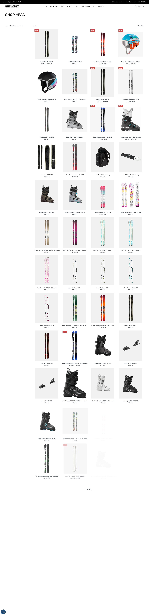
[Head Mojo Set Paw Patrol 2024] (131, 44)
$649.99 (74, 139)
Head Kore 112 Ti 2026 (130, 589)
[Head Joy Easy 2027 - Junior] (103, 195)
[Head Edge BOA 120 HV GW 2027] (131, 458)
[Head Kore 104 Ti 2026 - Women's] (75, 458)
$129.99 (46, 403)
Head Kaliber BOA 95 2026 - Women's (103, 401)
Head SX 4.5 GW (47, 401)
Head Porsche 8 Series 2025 (131, 99)
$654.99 (46, 252)
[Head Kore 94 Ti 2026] (103, 82)
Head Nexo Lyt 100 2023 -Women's (131, 137)
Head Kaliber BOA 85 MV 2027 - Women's (75, 401)
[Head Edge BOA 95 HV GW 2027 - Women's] (103, 458)
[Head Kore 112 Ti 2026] (131, 571)
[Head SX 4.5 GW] (47, 383)
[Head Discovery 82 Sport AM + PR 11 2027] (75, 308)
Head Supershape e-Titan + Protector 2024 (74, 363)
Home (6, 25)
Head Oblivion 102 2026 (103, 551)
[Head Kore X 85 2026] (47, 571)
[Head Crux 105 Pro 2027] (47, 119)
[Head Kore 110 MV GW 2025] (75, 119)
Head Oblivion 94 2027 (102, 288)
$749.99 (102, 403)
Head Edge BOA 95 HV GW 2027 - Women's (103, 476)
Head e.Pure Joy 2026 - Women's (130, 438)
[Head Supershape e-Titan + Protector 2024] (75, 345)
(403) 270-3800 (141, 1)
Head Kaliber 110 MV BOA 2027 (46, 438)
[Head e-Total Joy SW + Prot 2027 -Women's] (75, 232)
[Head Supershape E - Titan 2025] (103, 119)
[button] (101, 6)
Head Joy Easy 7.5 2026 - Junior (103, 438)
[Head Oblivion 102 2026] (103, 534)
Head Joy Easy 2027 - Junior (103, 212)
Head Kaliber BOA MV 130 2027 (46, 514)
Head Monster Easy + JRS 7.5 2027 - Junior (75, 438)
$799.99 (46, 327)
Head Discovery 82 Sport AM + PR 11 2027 (74, 325)
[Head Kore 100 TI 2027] (47, 345)
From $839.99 (102, 139)
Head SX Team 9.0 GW (130, 363)
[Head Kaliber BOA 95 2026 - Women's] (103, 383)
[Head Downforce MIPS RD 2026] (47, 82)
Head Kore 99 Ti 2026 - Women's (74, 551)
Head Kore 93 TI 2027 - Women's (130, 250)
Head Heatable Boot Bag (103, 174)
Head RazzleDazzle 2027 (75, 61)
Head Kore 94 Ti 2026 (102, 99)
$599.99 (74, 289)
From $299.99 (102, 214)
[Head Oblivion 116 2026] (131, 534)
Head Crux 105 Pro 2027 (47, 137)
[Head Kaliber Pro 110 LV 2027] (103, 345)
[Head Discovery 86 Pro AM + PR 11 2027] (103, 308)
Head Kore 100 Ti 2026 (74, 589)
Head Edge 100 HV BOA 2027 (130, 401)
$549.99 (102, 176)
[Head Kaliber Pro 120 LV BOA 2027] (75, 195)
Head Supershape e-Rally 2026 (75, 174)
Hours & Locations (130, 1)
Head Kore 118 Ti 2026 (46, 174)
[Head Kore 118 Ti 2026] (47, 157)
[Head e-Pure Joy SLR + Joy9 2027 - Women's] (47, 232)
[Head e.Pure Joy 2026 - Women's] (131, 421)
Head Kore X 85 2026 (47, 589)
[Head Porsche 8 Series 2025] (131, 82)
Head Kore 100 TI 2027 (46, 363)
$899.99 (46, 289)
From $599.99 (102, 63)
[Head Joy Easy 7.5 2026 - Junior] (103, 421)
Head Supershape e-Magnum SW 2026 (47, 476)
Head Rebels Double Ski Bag (131, 174)
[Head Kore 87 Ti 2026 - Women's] (131, 496)
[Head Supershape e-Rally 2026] (75, 157)
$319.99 (74, 440)
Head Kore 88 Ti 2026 (46, 61)
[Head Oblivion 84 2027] (75, 270)
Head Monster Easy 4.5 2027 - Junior (74, 99)
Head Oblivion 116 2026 (131, 551)
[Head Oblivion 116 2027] (47, 308)
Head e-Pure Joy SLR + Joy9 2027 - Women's (47, 250)
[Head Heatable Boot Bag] (103, 157)
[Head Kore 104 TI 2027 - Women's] (47, 270)
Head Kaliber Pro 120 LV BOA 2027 (75, 212)
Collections (13, 25)
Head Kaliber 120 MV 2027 (47, 212)
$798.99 (74, 327)
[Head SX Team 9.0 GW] (131, 345)
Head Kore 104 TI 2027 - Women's (47, 288)
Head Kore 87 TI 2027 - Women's (102, 250)
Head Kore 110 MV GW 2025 (74, 137)
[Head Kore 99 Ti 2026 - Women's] (75, 534)
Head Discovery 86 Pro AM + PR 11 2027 (103, 325)
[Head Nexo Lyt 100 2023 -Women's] (131, 119)
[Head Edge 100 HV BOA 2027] (131, 383)
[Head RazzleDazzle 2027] (75, 44)
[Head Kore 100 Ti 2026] (75, 571)
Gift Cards (115, 1)
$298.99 (130, 214)
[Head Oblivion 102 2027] (131, 270)
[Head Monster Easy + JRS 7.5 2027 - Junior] (75, 421)
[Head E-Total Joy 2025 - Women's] (103, 44)
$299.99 (74, 101)
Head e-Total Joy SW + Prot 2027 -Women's (74, 250)
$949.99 (46, 139)
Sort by (35, 25)
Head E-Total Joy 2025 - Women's (102, 61)
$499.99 (74, 63)
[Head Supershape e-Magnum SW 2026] (47, 458)
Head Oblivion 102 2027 (131, 288)
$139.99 (130, 365)
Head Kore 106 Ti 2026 (102, 589)
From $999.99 (130, 101)
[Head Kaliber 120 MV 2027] (47, 195)
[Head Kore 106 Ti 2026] (103, 571)
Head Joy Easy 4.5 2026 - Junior (103, 514)
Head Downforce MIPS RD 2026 (47, 99)
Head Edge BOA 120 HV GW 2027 (131, 476)
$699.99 (130, 289)
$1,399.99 (75, 176)
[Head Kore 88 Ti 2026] (47, 44)
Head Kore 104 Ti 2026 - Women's (75, 476)
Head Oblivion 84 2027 (74, 288)
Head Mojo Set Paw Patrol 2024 (130, 61)
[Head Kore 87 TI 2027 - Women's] (103, 232)
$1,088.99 (75, 252)
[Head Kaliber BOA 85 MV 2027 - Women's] (75, 383)
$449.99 (46, 101)
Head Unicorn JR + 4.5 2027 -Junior (131, 212)
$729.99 (46, 214)
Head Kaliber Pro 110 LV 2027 (102, 363)
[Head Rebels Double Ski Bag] (131, 157)
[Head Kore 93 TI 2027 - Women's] (131, 232)
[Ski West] (12, 6)
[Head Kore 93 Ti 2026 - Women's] (47, 534)
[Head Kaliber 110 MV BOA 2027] (47, 421)
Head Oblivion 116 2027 (47, 325)
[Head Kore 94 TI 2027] (131, 308)
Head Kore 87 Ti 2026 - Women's (130, 514)
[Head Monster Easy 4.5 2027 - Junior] (75, 82)
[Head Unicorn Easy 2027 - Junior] (75, 496)
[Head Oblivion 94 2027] (103, 270)
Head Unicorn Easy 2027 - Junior (74, 514)
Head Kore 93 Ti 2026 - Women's (46, 551)
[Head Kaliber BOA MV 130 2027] (47, 496)
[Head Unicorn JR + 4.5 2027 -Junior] (131, 195)
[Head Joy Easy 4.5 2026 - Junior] (103, 496)
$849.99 (74, 214)
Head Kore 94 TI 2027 (130, 325)
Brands (122, 1)
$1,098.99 (103, 327)
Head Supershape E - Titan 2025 (102, 137)
